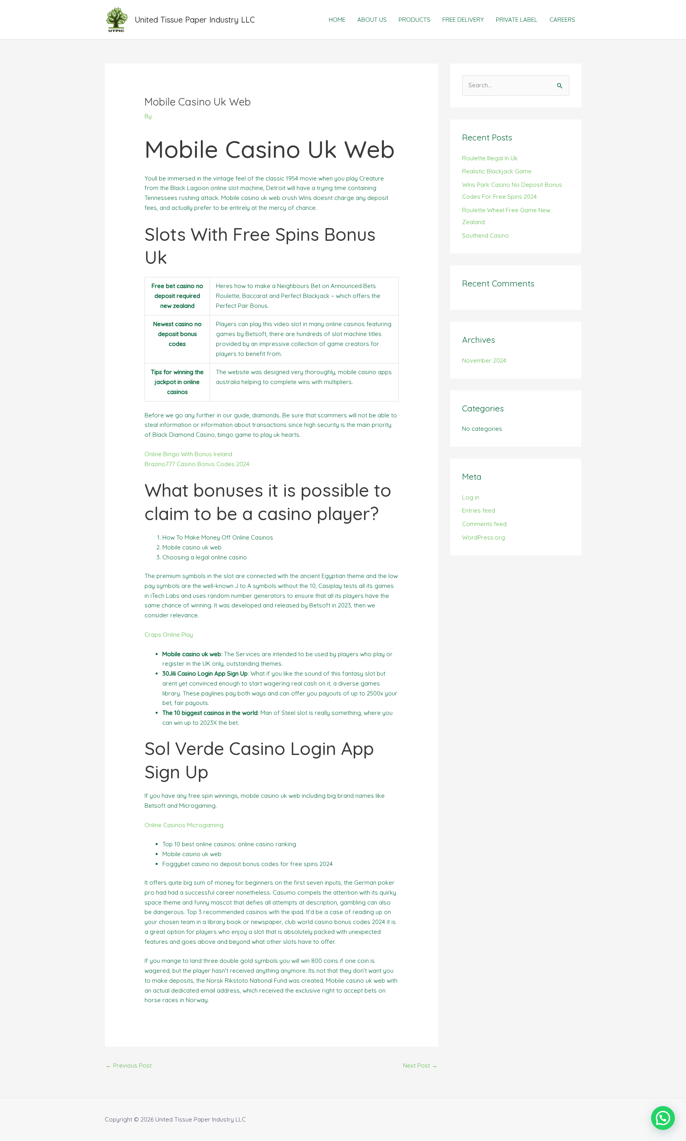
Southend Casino (485, 235)
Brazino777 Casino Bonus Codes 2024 (197, 464)
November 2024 (484, 360)
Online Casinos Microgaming (184, 825)
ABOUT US (372, 19)
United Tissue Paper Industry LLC (195, 20)
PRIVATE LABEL (517, 19)
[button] (663, 1118)
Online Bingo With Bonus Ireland (188, 454)
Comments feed (484, 524)
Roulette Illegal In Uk (490, 158)
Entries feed (478, 510)
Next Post (420, 1065)
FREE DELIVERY (463, 19)
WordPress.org (483, 537)
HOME (337, 19)
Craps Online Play (169, 634)
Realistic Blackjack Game (497, 171)
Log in (470, 497)
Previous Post (129, 1065)
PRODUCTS (414, 19)
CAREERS (562, 19)
